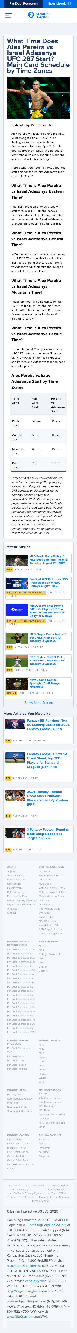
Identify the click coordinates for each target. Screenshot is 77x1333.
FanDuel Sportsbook (19, 1048)
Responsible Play (17, 896)
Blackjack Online (16, 1148)
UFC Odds (45, 913)
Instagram (44, 1148)
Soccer (43, 967)
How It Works (15, 888)
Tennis (43, 1070)
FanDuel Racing (16, 1060)
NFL (8, 740)
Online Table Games (19, 1160)
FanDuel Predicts (17, 1069)
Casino (11, 693)
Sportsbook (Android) (19, 1111)
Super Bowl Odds (49, 876)
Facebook (44, 1140)
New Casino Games (18, 1144)
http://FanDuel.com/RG (24, 1266)
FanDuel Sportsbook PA (20, 1015)
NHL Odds (45, 900)
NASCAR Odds (47, 921)
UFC (41, 962)
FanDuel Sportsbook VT (21, 1028)
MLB (9, 569)
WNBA (43, 1078)
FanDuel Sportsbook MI (20, 995)
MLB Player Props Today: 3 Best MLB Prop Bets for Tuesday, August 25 (48, 638)
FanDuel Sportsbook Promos (26, 592)
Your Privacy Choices (23, 1197)
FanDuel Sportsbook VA (21, 1024)
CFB (41, 1061)
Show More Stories (39, 703)
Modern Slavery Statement (22, 900)
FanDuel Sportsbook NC (21, 999)
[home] (39, 15)
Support (11, 871)
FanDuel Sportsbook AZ (21, 954)
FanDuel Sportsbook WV (21, 1032)
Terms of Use (59, 1193)
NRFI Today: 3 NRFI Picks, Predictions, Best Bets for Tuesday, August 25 (47, 660)
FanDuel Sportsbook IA (20, 974)
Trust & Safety (60, 1186)
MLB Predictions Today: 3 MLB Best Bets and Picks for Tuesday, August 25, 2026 (49, 560)
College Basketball (50, 954)
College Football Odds (52, 888)
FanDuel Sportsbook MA (21, 991)
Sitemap (12, 913)
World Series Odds (50, 925)
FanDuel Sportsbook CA (21, 958)
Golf (41, 1065)
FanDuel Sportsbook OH (21, 1011)
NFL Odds (44, 871)
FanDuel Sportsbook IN (20, 982)
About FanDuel (16, 876)
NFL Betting (46, 1106)
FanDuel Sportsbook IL (20, 978)
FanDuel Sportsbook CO (21, 962)
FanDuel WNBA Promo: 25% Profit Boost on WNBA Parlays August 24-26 (49, 583)
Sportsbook (57, 4)
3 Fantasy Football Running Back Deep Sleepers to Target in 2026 (48, 834)
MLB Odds (45, 884)
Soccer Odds (46, 917)
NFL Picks (44, 1110)
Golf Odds (44, 904)
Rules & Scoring (16, 892)
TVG (9, 1052)
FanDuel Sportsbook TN (21, 1020)
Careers (17, 1186)
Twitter (43, 1144)
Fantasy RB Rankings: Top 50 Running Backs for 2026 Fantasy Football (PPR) (48, 725)
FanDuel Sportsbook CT (21, 966)
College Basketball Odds (53, 892)
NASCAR (44, 1074)
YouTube (44, 1152)
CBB (41, 1082)
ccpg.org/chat (35, 1281)
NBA (41, 950)
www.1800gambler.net (23, 1317)
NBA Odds (45, 880)
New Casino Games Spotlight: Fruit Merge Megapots (45, 683)
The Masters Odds (49, 909)
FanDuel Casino (16, 1056)
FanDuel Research (23, 4)
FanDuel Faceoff (16, 1065)
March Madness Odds (51, 896)
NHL (41, 958)
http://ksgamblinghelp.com (27, 1291)
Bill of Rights (24, 1189)
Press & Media (40, 1201)
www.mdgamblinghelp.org (26, 1301)
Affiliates (12, 909)
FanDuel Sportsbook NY (21, 1007)
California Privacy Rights (27, 1193)
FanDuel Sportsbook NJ (21, 1003)
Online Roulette (16, 1156)
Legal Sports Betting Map (21, 904)
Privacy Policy (56, 1189)
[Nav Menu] (8, 15)
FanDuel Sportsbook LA (20, 987)
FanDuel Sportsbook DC (21, 970)
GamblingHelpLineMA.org (47, 1225)
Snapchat (44, 1156)
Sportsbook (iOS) (17, 1107)
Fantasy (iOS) (14, 1095)
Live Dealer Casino (18, 1152)
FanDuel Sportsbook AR (21, 949)
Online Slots (14, 1140)
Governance (37, 1186)
